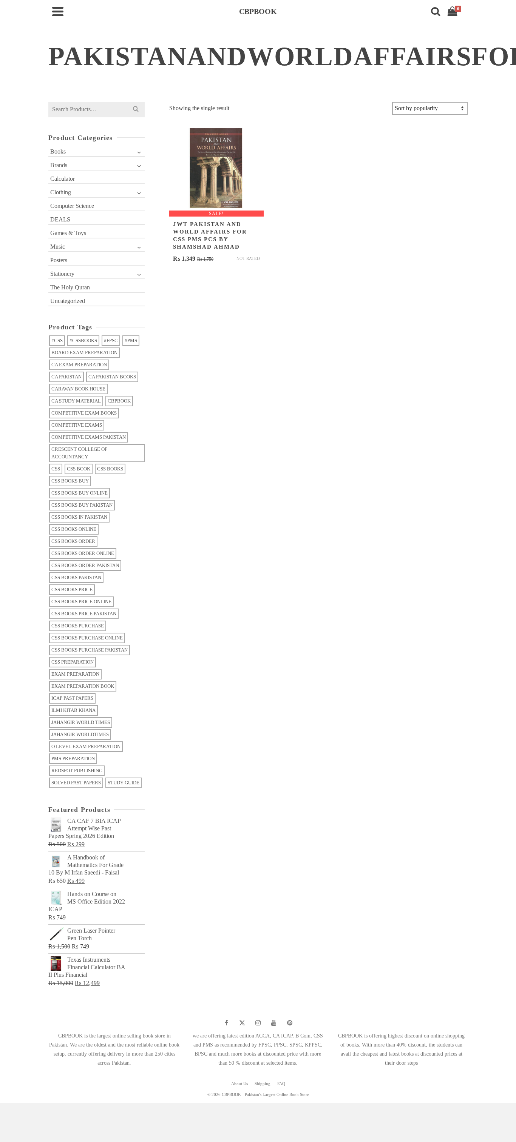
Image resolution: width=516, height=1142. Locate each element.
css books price (72, 589)
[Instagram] (258, 1023)
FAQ (281, 1083)
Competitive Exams (76, 425)
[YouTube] (274, 1023)
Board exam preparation (84, 352)
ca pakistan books (112, 377)
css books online (73, 529)
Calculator (62, 178)
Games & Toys (68, 233)
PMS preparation (73, 758)
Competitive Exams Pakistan (88, 437)
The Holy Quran (70, 287)
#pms (131, 340)
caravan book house (78, 389)
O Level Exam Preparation (86, 746)
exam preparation (75, 674)
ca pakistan (66, 377)
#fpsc (111, 340)
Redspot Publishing (76, 770)
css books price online (81, 601)
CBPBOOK (119, 401)
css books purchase (77, 626)
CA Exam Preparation (79, 364)
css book (78, 469)
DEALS (60, 219)
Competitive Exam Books (84, 413)
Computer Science (72, 206)
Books (58, 151)
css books (110, 469)
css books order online (82, 553)
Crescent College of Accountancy (79, 453)
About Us (239, 1083)
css (55, 469)
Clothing (60, 192)
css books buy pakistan (82, 505)
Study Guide (123, 782)
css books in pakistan (79, 517)
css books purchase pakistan (89, 650)
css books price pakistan (83, 613)
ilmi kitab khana (73, 710)
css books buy (70, 481)
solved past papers (76, 782)
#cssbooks (83, 340)
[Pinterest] (290, 1023)
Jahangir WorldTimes (80, 734)
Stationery (62, 274)
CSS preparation (72, 662)
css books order (73, 541)
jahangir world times (80, 722)
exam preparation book (82, 686)
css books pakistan (76, 577)
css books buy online (79, 493)
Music (57, 246)
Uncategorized (67, 301)
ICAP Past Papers (72, 698)
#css (57, 340)
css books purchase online (87, 638)
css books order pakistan (85, 565)
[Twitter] (242, 1023)
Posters (58, 260)
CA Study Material (76, 401)
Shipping (262, 1083)
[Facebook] (226, 1023)
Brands (58, 165)
